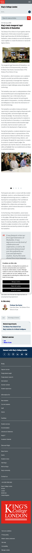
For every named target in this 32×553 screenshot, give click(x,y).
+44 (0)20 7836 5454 (6, 482)
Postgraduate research (13, 378)
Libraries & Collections (13, 432)
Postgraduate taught (12, 374)
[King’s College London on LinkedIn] (17, 354)
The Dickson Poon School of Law (12, 327)
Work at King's (11, 467)
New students (11, 401)
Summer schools (11, 385)
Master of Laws (7, 342)
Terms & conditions (12, 531)
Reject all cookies (16, 286)
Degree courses (11, 370)
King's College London (9, 7)
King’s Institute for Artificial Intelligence (14, 329)
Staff (8, 409)
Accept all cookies (16, 290)
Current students (11, 405)
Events (9, 456)
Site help (9, 542)
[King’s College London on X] (8, 354)
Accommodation (11, 428)
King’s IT (9, 436)
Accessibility (10, 546)
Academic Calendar (12, 440)
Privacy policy (10, 534)
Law (3, 317)
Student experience (12, 389)
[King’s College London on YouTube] (21, 354)
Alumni (9, 412)
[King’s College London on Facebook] (4, 354)
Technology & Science (13, 317)
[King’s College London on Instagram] (13, 354)
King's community (11, 471)
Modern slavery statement (14, 538)
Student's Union (11, 459)
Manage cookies (11, 550)
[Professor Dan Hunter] (6, 307)
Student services (11, 424)
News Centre (10, 452)
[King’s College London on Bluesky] (26, 354)
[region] (16, 276)
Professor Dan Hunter (16, 305)
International (10, 381)
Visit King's (10, 463)
